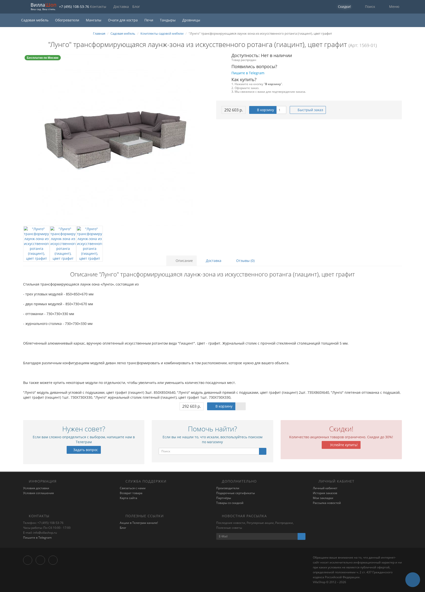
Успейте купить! (343, 444)
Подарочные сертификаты (235, 493)
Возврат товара (131, 493)
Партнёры (223, 498)
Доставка (121, 6)
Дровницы (191, 20)
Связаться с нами (133, 488)
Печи (149, 20)
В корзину (265, 109)
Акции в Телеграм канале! (139, 523)
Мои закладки (323, 498)
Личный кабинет (325, 488)
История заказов (325, 493)
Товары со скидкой (229, 503)
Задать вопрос (85, 449)
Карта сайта (128, 498)
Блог (136, 6)
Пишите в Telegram (37, 537)
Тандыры (168, 20)
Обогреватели (67, 20)
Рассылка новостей (327, 503)
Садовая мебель (35, 20)
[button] (341, 7)
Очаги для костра (123, 20)
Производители (227, 488)
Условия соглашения (38, 493)
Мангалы (94, 20)
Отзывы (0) (245, 260)
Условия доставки (36, 488)
